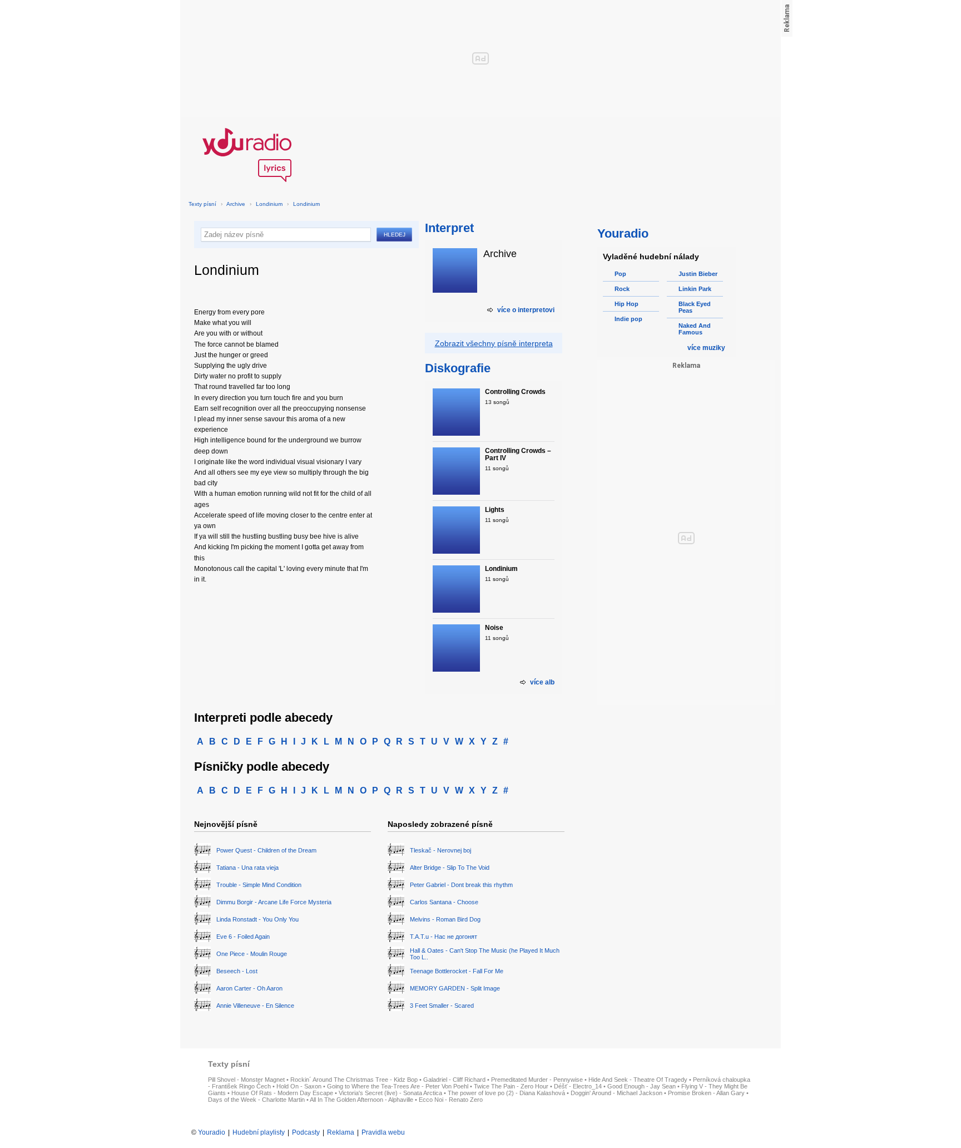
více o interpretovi (525, 310)
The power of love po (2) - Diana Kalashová (506, 1093)
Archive (235, 204)
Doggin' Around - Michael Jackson (616, 1093)
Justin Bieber (697, 273)
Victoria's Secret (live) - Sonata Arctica (390, 1093)
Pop (620, 273)
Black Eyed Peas (694, 307)
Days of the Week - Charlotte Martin (256, 1099)
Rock (622, 288)
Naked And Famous (694, 329)
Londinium (269, 204)
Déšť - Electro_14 (578, 1086)
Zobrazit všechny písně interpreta (494, 343)
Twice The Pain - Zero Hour (511, 1086)
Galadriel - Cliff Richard (454, 1079)
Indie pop (628, 319)
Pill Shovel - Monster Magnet (246, 1079)
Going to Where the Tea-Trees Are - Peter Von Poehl (397, 1086)
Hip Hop (626, 303)
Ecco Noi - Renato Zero (451, 1099)
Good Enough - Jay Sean (641, 1086)
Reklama (340, 1132)
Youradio (211, 1132)
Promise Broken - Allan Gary (706, 1093)
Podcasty (306, 1132)
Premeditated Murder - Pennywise (537, 1079)
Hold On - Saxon (298, 1086)
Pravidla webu (383, 1132)
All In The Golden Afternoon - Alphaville (361, 1099)
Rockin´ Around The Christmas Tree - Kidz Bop (354, 1079)
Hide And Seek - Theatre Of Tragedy (637, 1079)
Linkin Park (694, 288)
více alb (542, 682)
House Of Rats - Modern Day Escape (282, 1093)
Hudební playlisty (258, 1132)
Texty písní (202, 204)
